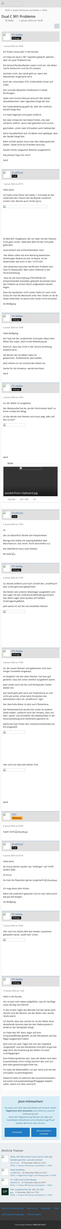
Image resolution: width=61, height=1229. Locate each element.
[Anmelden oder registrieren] (50, 3)
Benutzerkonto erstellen (44, 1132)
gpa (11, 1192)
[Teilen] (57, 26)
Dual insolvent (17, 1169)
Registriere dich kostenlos (19, 1110)
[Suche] (42, 4)
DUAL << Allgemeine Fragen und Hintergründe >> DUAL (33, 1175)
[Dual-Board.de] (12, 4)
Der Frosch (14, 1163)
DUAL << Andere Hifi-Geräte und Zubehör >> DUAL (31, 1165)
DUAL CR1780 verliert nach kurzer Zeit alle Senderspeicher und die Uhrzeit (31, 1158)
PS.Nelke (9, 20)
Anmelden (17, 1132)
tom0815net (15, 1172)
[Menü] (57, 4)
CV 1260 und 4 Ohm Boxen (23, 1179)
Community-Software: (30, 1224)
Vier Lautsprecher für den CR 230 (26, 1189)
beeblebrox (15, 1182)
